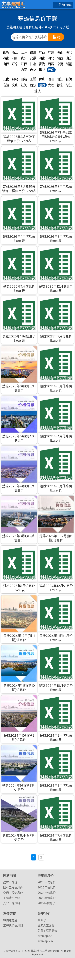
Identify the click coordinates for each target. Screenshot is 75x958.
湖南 (60, 52)
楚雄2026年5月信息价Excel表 (56, 189)
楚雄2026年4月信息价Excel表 (19, 238)
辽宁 (15, 64)
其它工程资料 (11, 903)
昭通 (51, 79)
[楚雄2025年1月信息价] (19, 563)
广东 (51, 52)
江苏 (24, 52)
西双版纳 (33, 85)
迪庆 (37, 91)
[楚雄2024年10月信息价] (56, 663)
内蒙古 (24, 70)
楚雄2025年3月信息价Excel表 (56, 488)
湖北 (69, 52)
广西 (42, 52)
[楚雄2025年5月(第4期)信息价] (19, 419)
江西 (24, 64)
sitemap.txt (45, 935)
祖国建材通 (10, 920)
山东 (69, 58)
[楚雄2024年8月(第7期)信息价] (19, 818)
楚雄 (42, 85)
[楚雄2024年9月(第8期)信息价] (19, 766)
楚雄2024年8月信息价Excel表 (56, 787)
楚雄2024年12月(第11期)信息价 (19, 638)
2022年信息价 (46, 903)
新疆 (69, 64)
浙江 (15, 52)
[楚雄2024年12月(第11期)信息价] (19, 619)
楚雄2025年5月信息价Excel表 (56, 388)
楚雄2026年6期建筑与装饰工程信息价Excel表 (19, 189)
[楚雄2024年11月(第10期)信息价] (19, 666)
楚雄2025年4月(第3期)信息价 (19, 488)
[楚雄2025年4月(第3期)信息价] (19, 469)
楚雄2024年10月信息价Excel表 (56, 688)
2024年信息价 (47, 892)
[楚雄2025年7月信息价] (56, 314)
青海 (42, 64)
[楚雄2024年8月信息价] (56, 763)
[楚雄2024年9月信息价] (56, 713)
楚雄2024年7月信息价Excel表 (56, 837)
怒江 (69, 85)
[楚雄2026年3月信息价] (56, 214)
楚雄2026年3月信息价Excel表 (56, 238)
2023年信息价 (47, 897)
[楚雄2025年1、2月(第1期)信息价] (56, 518)
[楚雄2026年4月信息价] (19, 214)
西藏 (51, 64)
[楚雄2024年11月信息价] (56, 613)
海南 (6, 58)
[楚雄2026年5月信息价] (56, 164)
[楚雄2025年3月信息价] (56, 463)
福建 (33, 52)
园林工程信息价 (13, 887)
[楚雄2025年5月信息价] (56, 363)
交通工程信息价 (13, 892)
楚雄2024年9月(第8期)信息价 (19, 787)
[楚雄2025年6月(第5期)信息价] (19, 369)
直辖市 (6, 52)
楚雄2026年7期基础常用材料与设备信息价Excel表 (56, 137)
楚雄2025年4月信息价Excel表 (56, 438)
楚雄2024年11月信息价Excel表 (56, 638)
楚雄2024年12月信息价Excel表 (56, 588)
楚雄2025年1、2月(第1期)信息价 (56, 538)
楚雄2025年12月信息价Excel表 (56, 288)
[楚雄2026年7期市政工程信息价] (19, 114)
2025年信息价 (47, 887)
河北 (51, 58)
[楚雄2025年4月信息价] (56, 414)
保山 (42, 79)
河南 (42, 58)
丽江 (60, 79)
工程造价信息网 (13, 925)
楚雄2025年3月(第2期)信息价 (19, 538)
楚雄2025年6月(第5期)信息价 (19, 388)
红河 (24, 85)
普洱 (69, 79)
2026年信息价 (47, 882)
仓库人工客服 (46, 925)
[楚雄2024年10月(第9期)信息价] (19, 718)
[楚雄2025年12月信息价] (56, 264)
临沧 (6, 85)
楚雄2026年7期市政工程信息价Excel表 (19, 139)
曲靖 (24, 79)
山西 (6, 64)
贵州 (24, 58)
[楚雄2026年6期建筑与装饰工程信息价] (19, 164)
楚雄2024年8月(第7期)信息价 (19, 837)
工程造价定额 (11, 897)
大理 (51, 85)
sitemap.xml (45, 941)
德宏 (60, 85)
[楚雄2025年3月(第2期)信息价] (19, 518)
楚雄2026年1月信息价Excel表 (19, 288)
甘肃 (33, 64)
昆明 (15, 79)
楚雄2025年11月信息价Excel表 (19, 338)
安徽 (33, 58)
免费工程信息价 (47, 930)
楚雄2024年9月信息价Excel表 (56, 737)
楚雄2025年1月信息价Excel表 (19, 588)
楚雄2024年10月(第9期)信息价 (19, 737)
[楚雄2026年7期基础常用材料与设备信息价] (56, 114)
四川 (15, 58)
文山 (15, 85)
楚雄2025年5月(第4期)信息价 (19, 438)
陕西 (60, 58)
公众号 (42, 920)
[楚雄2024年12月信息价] (56, 563)
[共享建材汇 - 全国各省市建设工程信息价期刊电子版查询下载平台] (12, 4)
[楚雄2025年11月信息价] (19, 314)
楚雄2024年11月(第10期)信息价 (19, 688)
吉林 (33, 70)
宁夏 (60, 64)
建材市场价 (10, 882)
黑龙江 (42, 70)
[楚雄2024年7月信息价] (56, 813)
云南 (51, 70)
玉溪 (33, 79)
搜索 (56, 37)
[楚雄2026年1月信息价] (19, 264)
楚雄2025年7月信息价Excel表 (56, 338)
